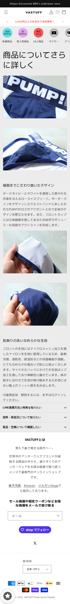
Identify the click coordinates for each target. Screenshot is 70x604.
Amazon (29, 485)
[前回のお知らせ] (7, 21)
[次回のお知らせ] (63, 21)
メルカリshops (48, 485)
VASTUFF (29, 597)
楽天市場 (15, 485)
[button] (6, 12)
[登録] (57, 515)
